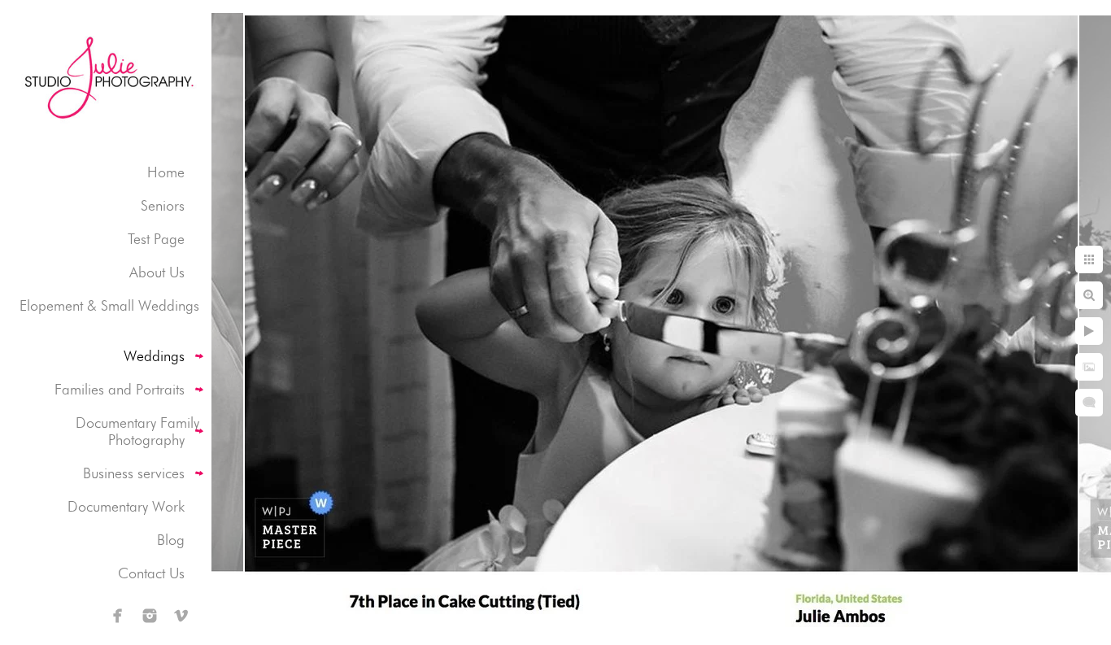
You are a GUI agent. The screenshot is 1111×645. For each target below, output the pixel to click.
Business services (134, 473)
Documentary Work (126, 506)
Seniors (163, 205)
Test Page (156, 238)
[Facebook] (118, 616)
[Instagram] (149, 616)
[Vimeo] (181, 616)
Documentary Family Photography (137, 431)
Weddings (154, 355)
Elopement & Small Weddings (109, 305)
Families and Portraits (119, 389)
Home (166, 172)
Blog (171, 539)
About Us (157, 272)
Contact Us (151, 573)
